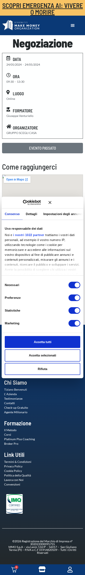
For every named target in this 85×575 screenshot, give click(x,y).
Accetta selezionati (42, 355)
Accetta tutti (42, 341)
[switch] (70, 297)
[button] (73, 25)
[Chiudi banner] (64, 202)
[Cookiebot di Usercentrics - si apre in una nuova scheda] (29, 202)
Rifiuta (42, 369)
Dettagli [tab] (31, 213)
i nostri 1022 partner (28, 235)
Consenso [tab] (12, 213)
